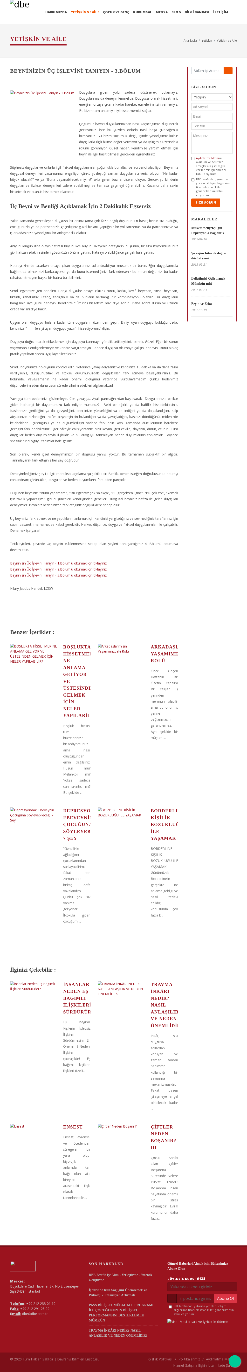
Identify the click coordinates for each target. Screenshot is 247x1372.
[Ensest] (34, 1142)
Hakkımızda (56, 12)
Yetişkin (207, 40)
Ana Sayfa (190, 40)
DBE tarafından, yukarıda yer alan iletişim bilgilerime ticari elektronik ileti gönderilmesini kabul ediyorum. (213, 187)
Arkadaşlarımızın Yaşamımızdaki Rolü (177, 653)
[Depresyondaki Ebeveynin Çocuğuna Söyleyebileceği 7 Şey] (34, 826)
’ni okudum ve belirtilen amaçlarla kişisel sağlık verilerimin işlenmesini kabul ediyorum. (211, 166)
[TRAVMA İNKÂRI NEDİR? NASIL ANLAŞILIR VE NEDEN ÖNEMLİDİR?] (122, 999)
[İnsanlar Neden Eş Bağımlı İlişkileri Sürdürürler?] (34, 999)
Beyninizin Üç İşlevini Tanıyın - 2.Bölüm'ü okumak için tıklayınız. (58, 569)
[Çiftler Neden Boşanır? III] (122, 1142)
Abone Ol (225, 1298)
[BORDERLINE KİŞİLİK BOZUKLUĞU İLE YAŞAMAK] (122, 826)
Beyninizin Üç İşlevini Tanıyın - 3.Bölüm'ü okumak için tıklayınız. (58, 575)
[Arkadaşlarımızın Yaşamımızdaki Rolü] (122, 662)
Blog (176, 12)
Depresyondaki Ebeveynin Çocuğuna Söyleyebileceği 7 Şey (87, 824)
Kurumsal (142, 12)
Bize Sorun (205, 202)
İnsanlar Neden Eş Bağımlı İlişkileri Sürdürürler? (83, 998)
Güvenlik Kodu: (186, 1278)
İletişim (220, 12)
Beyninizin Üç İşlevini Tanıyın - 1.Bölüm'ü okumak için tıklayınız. (58, 563)
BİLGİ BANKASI (197, 12)
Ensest (73, 1126)
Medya (162, 12)
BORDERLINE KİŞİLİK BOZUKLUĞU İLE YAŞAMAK (168, 824)
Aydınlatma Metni (207, 158)
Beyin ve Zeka (201, 304)
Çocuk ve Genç (116, 12)
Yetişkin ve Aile (85, 12)
